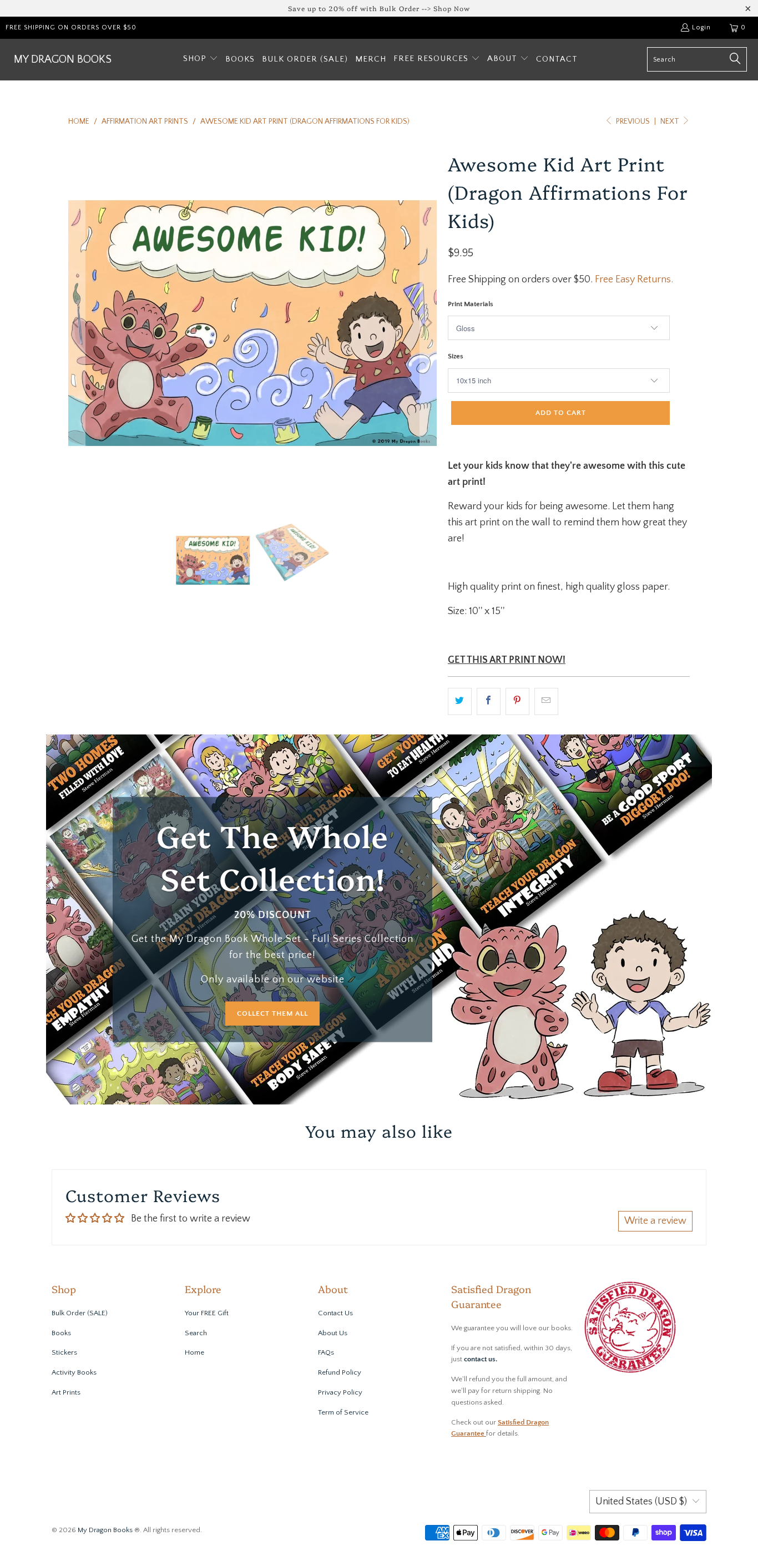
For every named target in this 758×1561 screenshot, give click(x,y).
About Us (332, 1333)
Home (194, 1352)
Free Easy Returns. (634, 279)
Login (701, 27)
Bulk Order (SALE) (80, 1313)
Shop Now (451, 8)
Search (196, 1333)
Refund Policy (339, 1372)
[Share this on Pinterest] (517, 701)
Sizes (455, 356)
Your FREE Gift (207, 1313)
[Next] (428, 323)
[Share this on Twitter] (460, 701)
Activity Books (74, 1372)
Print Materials (470, 304)
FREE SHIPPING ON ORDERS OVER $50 (71, 27)
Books (61, 1333)
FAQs (326, 1352)
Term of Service (343, 1412)
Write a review (655, 1220)
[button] (200, 59)
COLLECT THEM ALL (272, 1013)
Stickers (64, 1352)
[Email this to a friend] (546, 701)
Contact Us (335, 1313)
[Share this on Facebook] (489, 701)
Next (670, 121)
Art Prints (66, 1392)
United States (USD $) (641, 1501)
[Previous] (76, 323)
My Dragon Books (105, 1530)
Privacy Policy (340, 1392)
